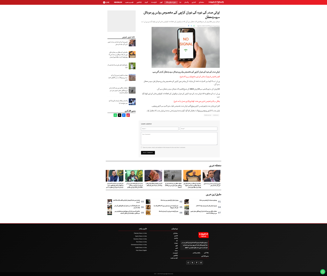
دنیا (180, 2)
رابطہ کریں (206, 253)
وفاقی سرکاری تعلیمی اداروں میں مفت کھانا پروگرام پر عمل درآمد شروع (197, 101)
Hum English (118, 2)
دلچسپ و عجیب (129, 2)
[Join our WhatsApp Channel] (322, 271)
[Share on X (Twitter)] (191, 25)
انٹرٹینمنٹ (154, 2)
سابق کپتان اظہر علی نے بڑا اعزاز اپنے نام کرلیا (118, 66)
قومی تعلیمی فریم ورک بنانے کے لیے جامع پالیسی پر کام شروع (200, 76)
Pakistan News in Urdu (140, 233)
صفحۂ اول (201, 2)
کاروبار (146, 2)
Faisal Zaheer (216, 26)
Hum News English (141, 250)
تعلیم (177, 248)
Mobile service (207, 115)
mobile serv (215, 115)
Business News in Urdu (140, 239)
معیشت (176, 243)
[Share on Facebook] (188, 25)
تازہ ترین (194, 2)
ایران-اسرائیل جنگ (170, 2)
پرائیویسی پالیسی (196, 253)
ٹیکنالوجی (139, 2)
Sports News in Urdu (141, 236)
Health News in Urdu (141, 247)
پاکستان (186, 2)
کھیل (161, 2)
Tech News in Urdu (141, 242)
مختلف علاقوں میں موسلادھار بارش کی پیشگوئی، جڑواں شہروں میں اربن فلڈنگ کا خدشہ (118, 90)
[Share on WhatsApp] (194, 25)
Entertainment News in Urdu (139, 244)
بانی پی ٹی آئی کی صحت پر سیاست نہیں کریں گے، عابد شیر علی (118, 43)
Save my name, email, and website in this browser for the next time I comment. (164, 147)
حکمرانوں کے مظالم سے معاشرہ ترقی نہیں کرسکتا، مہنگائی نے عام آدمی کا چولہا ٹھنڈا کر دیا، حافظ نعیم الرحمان (118, 54)
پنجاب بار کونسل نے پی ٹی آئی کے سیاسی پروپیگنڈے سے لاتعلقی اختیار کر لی (118, 77)
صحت (176, 251)
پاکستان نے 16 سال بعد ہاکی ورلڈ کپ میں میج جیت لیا (118, 102)
